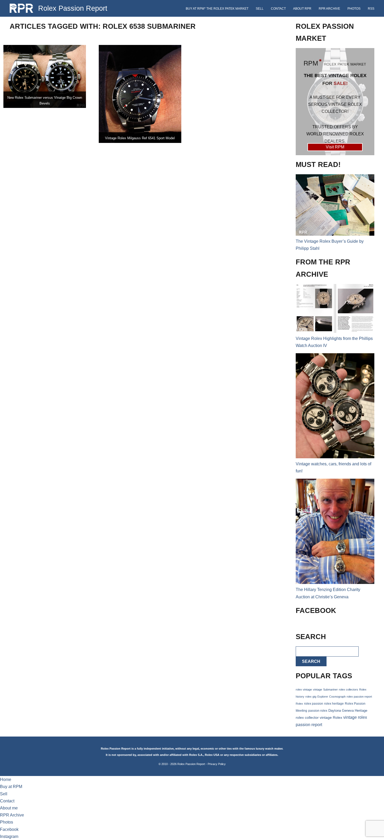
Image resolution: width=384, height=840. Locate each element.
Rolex (299, 703)
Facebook (9, 829)
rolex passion (313, 703)
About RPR (302, 8)
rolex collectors (348, 689)
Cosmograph (337, 696)
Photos (353, 8)
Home (5, 779)
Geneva (348, 710)
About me (9, 808)
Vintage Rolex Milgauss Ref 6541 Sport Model (140, 138)
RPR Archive (329, 8)
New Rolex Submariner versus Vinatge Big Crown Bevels (44, 100)
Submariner (330, 689)
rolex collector (307, 718)
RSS (371, 8)
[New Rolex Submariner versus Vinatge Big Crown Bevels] (44, 76)
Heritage (361, 710)
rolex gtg (310, 696)
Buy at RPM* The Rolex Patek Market (217, 8)
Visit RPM (335, 147)
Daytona (334, 710)
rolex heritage (334, 703)
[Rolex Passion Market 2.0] (335, 101)
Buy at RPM (11, 786)
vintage (317, 689)
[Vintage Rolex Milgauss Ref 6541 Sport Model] (140, 94)
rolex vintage (304, 689)
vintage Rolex (331, 717)
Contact (278, 8)
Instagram (9, 836)
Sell (260, 8)
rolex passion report (359, 696)
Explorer (322, 696)
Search (311, 661)
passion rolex (317, 710)
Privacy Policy (217, 764)
